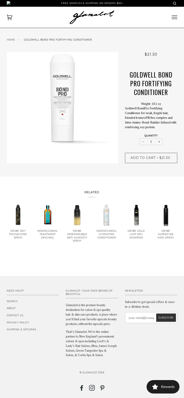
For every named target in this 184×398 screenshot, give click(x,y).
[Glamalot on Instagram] (92, 389)
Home (11, 39)
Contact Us (15, 315)
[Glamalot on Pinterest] (102, 389)
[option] (62, 107)
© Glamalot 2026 (92, 372)
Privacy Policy (18, 322)
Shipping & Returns (21, 329)
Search (12, 301)
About (11, 308)
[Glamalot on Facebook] (82, 389)
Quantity (151, 135)
